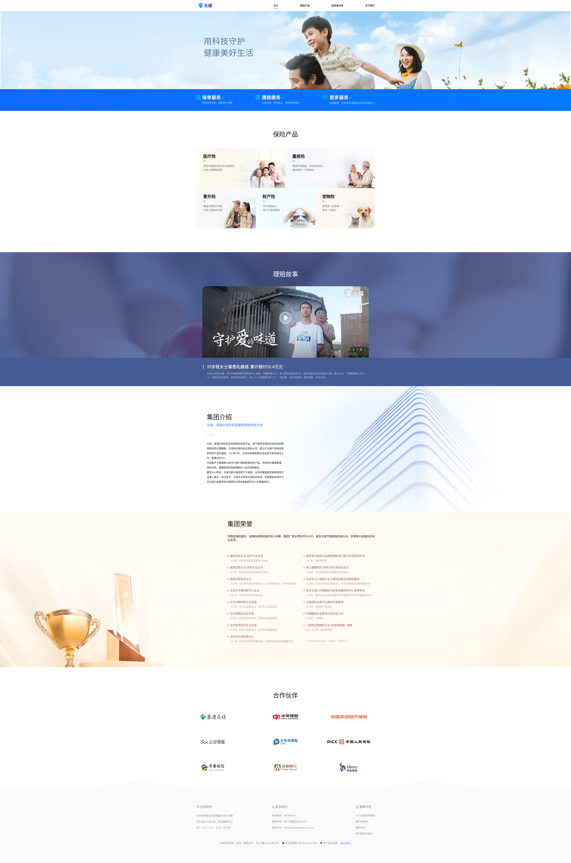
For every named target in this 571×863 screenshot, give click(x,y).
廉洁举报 (345, 843)
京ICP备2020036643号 (267, 843)
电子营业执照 (330, 843)
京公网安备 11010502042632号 (301, 843)
